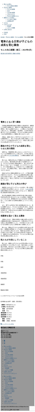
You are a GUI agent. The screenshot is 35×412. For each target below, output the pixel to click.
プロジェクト (11, 14)
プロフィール (8, 24)
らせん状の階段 (13, 155)
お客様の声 (10, 21)
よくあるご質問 (11, 19)
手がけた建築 (8, 7)
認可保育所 (8, 53)
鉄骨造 (18, 53)
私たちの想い (8, 4)
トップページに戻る (8, 324)
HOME (3, 37)
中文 (5, 34)
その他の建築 (11, 12)
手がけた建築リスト (13, 16)
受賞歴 (9, 26)
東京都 (3, 53)
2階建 (14, 53)
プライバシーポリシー (10, 373)
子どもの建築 (11, 9)
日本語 (6, 32)
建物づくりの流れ (9, 17)
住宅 (8, 11)
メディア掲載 (11, 27)
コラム (6, 22)
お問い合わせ (8, 29)
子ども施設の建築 (12, 6)
